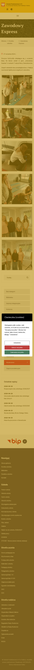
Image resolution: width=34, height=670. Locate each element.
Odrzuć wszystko (17, 347)
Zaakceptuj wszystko (17, 352)
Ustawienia (17, 343)
